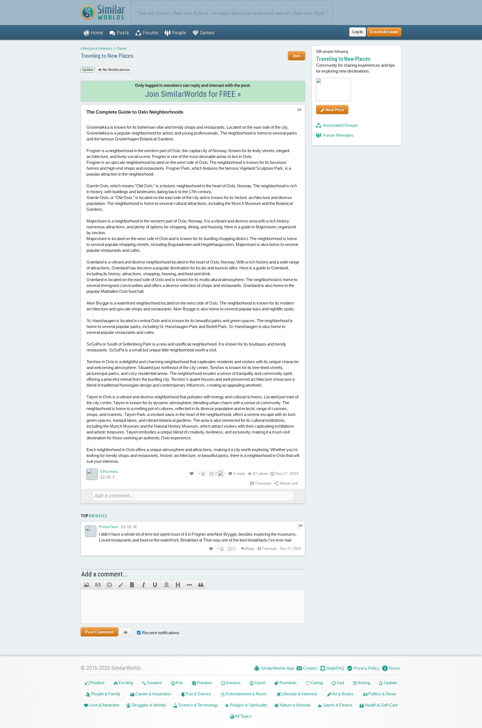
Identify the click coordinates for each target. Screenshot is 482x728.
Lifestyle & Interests (97, 48)
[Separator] (189, 585)
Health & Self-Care (381, 705)
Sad (340, 682)
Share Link (288, 483)
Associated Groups (340, 125)
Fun (179, 682)
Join (296, 55)
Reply (250, 549)
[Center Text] (166, 585)
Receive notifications (160, 632)
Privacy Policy (366, 668)
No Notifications (116, 70)
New (94, 515)
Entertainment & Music (246, 693)
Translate (262, 483)
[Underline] (155, 585)
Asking (363, 682)
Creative (154, 682)
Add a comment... (104, 574)
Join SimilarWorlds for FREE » (193, 94)
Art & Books (342, 693)
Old (103, 515)
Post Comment (99, 631)
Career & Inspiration (152, 693)
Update (390, 682)
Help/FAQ (335, 668)
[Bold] (132, 585)
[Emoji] (109, 585)
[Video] (97, 585)
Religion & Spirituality (248, 705)
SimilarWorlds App (277, 668)
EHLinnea (109, 471)
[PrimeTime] (90, 531)
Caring (316, 682)
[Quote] (201, 585)
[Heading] (178, 585)
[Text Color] (120, 585)
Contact (309, 668)
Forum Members (338, 135)
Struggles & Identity (148, 705)
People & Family (105, 693)
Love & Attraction (103, 705)
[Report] (300, 526)
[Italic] (143, 585)
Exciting (125, 682)
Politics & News (381, 693)
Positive (97, 682)
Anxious (233, 682)
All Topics (243, 716)
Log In (357, 31)
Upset (260, 682)
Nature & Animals (295, 705)
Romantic (288, 682)
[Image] (86, 585)
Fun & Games (198, 693)
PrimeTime (108, 527)
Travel (121, 48)
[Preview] (125, 631)
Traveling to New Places (107, 55)
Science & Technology (197, 705)
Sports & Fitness (337, 705)
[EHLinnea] (92, 474)
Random (204, 682)
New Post (334, 109)
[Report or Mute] (299, 109)
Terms (394, 668)
